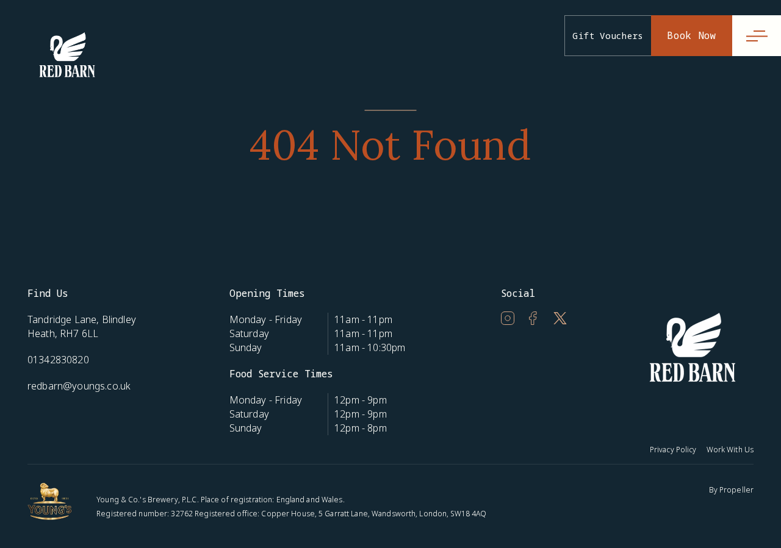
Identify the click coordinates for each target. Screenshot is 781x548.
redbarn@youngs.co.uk (79, 386)
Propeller (736, 490)
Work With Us (730, 449)
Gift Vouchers (608, 35)
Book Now (691, 35)
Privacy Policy (673, 449)
